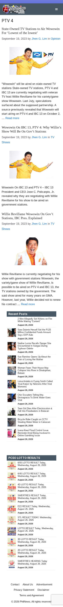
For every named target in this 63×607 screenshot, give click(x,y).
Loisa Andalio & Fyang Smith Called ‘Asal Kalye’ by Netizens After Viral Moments (35, 384)
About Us (28, 584)
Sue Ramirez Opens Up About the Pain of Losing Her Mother (34, 358)
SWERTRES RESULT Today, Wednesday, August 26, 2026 (32, 496)
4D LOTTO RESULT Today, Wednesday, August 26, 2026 (32, 485)
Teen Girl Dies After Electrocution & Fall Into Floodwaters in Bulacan (35, 409)
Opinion (55, 38)
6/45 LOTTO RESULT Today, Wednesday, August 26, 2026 (32, 475)
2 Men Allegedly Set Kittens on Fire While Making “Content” (35, 320)
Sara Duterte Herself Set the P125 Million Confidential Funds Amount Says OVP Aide (34, 332)
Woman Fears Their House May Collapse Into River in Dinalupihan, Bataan (34, 370)
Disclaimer (43, 589)
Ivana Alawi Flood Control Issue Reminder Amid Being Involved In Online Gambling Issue (34, 433)
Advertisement (44, 584)
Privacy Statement (24, 589)
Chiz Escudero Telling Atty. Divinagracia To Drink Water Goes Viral (34, 397)
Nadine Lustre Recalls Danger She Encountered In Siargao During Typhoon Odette (34, 346)
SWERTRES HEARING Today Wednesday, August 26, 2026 (32, 562)
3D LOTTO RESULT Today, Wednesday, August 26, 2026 (32, 540)
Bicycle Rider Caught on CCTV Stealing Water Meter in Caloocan (34, 420)
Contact (15, 584)
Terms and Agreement (31, 595)
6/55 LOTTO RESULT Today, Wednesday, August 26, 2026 (32, 464)
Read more (12, 118)
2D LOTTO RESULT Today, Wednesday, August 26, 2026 (32, 551)
